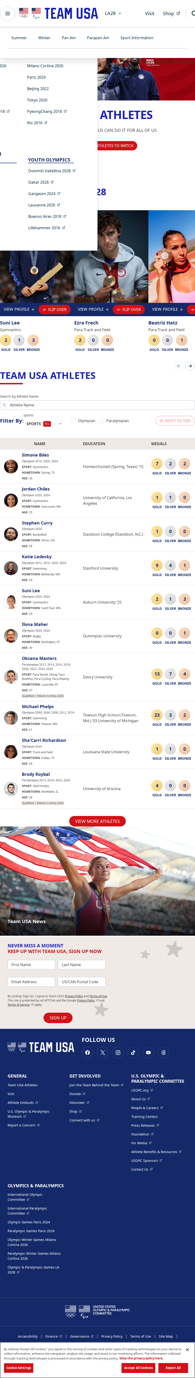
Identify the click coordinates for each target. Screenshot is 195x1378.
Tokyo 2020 (37, 100)
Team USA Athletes (23, 1085)
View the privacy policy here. (141, 1358)
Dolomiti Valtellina (53, 170)
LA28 (110, 13)
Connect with (84, 1120)
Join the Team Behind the (96, 1084)
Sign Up (58, 1017)
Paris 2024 (36, 77)
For (141, 1142)
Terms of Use (98, 996)
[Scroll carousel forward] (190, 366)
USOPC (146, 1160)
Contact (142, 1169)
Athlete (23, 1102)
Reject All (173, 1368)
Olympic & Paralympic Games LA (33, 1269)
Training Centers (144, 1116)
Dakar (42, 182)
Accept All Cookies (138, 1368)
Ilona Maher (35, 624)
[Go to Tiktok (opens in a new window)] (133, 1052)
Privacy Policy (74, 996)
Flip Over (57, 309)
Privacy (88, 1000)
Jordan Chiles (36, 489)
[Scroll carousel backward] (179, 366)
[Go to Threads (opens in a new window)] (163, 1052)
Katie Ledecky (37, 556)
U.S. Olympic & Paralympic (33, 1114)
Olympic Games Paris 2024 (29, 1222)
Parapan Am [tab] (98, 37)
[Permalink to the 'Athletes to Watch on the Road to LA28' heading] (110, 191)
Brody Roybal (36, 774)
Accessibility (28, 1336)
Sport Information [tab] (137, 37)
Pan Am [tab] (69, 37)
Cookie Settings (18, 1368)
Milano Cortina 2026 (45, 65)
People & (147, 1107)
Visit (149, 13)
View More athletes (97, 821)
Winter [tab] (44, 37)
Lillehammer (48, 227)
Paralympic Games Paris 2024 (31, 1231)
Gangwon (45, 193)
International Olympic (34, 1197)
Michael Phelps (38, 706)
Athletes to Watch (114, 145)
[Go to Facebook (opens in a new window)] (87, 1052)
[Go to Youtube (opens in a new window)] (148, 1052)
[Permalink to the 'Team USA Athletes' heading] (99, 375)
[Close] (187, 1350)
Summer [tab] (19, 37)
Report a (24, 1125)
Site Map (166, 1336)
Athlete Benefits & (156, 1151)
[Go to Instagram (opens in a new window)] (118, 1052)
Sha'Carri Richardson (44, 740)
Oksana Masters (39, 658)
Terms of (21, 1005)
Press (145, 1125)
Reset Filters (178, 420)
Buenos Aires (48, 216)
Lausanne (45, 205)
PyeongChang (48, 111)
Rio (38, 122)
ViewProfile (16, 310)
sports (29, 415)
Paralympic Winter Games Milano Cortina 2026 (34, 1256)
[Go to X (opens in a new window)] (102, 1052)
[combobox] (44, 424)
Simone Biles (35, 455)
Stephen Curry (37, 523)
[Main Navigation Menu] (7, 13)
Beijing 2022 (38, 88)
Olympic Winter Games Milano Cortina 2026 (32, 1242)
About (140, 1099)
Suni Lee (31, 590)
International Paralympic (34, 1211)
